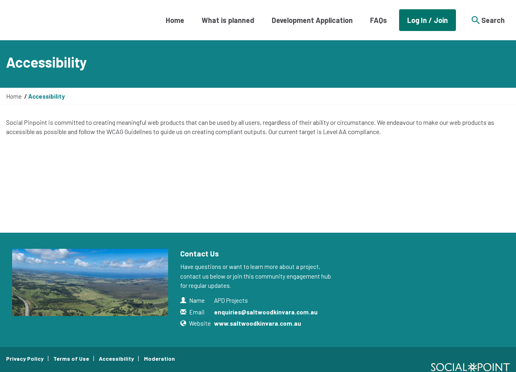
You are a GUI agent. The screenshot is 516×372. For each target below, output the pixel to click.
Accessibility (116, 358)
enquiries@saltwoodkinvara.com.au (266, 312)
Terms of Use (71, 358)
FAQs (378, 20)
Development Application (312, 20)
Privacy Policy (25, 358)
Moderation (159, 358)
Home (175, 20)
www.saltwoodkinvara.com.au (257, 323)
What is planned (228, 20)
